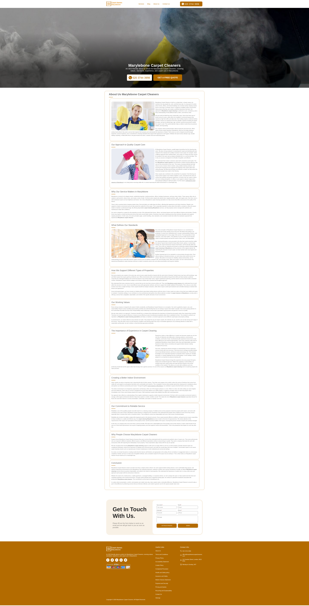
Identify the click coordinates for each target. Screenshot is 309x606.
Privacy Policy (159, 558)
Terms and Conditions (161, 554)
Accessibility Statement (162, 561)
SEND (188, 525)
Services (141, 4)
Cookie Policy (159, 565)
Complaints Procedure (161, 569)
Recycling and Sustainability (163, 590)
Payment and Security (161, 583)
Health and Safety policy (162, 572)
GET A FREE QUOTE (168, 77)
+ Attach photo (166, 525)
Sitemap (157, 598)
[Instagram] (116, 560)
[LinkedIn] (121, 560)
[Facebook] (107, 560)
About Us (156, 4)
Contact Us (166, 4)
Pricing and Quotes (160, 587)
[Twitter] (112, 560)
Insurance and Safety (161, 576)
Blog (148, 4)
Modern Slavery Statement (163, 579)
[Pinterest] (125, 560)
